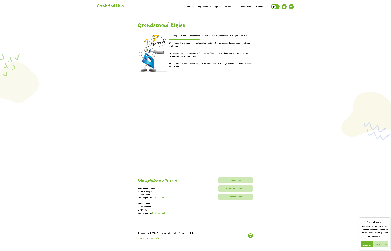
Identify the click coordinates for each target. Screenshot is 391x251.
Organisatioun (204, 6)
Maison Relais (246, 6)
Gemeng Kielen (235, 196)
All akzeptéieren (367, 244)
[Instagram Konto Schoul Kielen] (250, 235)
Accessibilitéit (153, 238)
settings (386, 244)
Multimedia (230, 6)
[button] (291, 6)
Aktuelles (190, 6)
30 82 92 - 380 (158, 198)
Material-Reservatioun (235, 188)
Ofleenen (378, 244)
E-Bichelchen (235, 180)
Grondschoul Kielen (111, 6)
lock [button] (284, 6)
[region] (374, 234)
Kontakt (259, 6)
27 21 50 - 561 (158, 213)
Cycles (218, 6)
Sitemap (141, 238)
